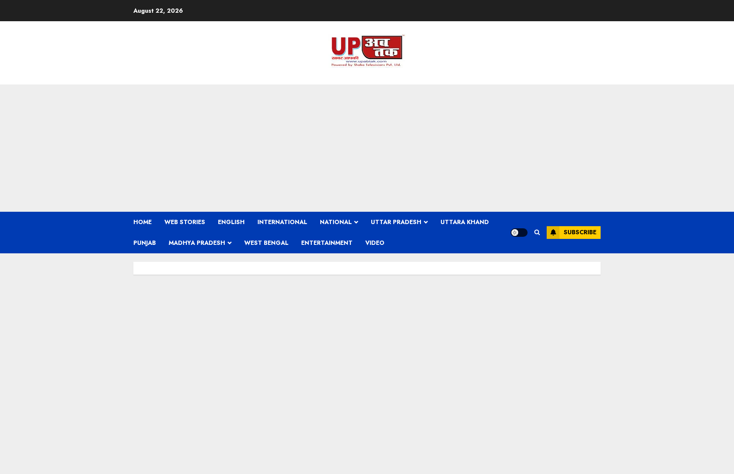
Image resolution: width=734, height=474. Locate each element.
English (231, 222)
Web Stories (184, 222)
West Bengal (266, 242)
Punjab (144, 242)
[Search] (537, 232)
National (336, 222)
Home (142, 222)
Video (374, 242)
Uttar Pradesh (396, 222)
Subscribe (580, 232)
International (282, 222)
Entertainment (327, 242)
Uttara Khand (464, 222)
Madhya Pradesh (197, 242)
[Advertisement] (367, 148)
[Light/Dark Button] (519, 232)
